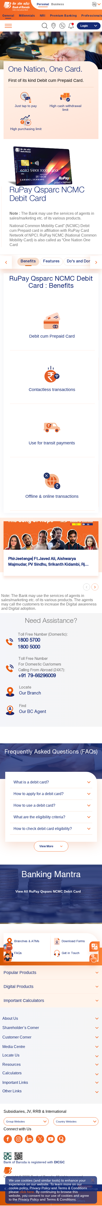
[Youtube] (50, 1139)
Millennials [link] (27, 15)
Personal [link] (43, 4)
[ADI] (8, 958)
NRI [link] (42, 15)
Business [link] (57, 4)
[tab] (28, 262)
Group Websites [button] (15, 1121)
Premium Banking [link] (63, 15)
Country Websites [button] (66, 1121)
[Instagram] (18, 1139)
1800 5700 (29, 640)
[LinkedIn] (29, 1139)
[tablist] (51, 986)
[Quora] (61, 1139)
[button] (45, 26)
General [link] (8, 15)
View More (46, 846)
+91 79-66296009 (37, 676)
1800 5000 (29, 647)
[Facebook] (8, 1139)
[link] (53, 26)
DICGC (59, 1162)
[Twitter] (40, 1139)
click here (27, 1192)
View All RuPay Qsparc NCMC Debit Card (48, 891)
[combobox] (94, 946)
